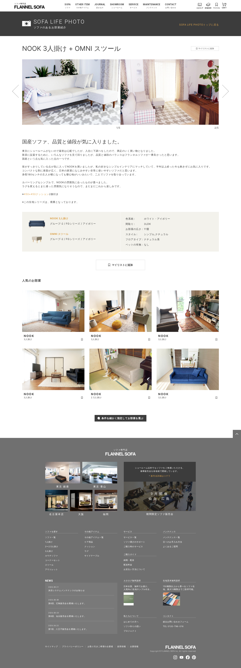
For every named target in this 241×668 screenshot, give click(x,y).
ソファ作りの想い (132, 626)
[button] (21, 91)
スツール (49, 565)
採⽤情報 (121, 647)
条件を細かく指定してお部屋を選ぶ (122, 418)
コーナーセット (52, 560)
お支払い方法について (134, 569)
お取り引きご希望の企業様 (100, 647)
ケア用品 (88, 542)
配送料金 (128, 564)
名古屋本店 (56, 514)
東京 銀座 (62, 486)
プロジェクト (130, 631)
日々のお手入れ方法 (172, 542)
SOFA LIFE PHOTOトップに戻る (199, 24)
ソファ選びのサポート (134, 542)
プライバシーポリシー (72, 647)
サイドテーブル (91, 555)
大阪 (81, 514)
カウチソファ (51, 555)
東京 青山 (99, 486)
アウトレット (51, 569)
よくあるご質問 (170, 546)
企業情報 (134, 647)
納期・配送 (129, 560)
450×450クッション (36, 194)
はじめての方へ (131, 621)
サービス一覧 (130, 537)
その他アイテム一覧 (94, 537)
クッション (89, 546)
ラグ (86, 551)
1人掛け (49, 542)
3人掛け (49, 551)
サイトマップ (51, 647)
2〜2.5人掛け (51, 546)
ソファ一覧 (50, 537)
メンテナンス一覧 (171, 537)
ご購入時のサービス (133, 546)
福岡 (106, 514)
